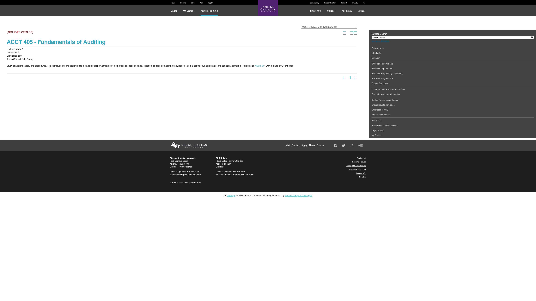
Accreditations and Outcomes (385, 125)
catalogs (231, 195)
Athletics (331, 10)
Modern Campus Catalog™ (298, 195)
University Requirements (382, 63)
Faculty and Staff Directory (356, 165)
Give (193, 3)
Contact (344, 3)
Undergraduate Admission (383, 104)
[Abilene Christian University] (268, 10)
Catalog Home (378, 48)
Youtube (360, 145)
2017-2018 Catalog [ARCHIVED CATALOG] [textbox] (319, 27)
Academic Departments (382, 68)
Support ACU (361, 173)
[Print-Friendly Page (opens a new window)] (351, 33)
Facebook (335, 145)
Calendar (376, 57)
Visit (201, 3)
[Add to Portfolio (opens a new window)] (344, 33)
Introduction (377, 53)
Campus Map (186, 166)
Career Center (330, 3)
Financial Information (381, 114)
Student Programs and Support (385, 100)
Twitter (343, 145)
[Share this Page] (348, 33)
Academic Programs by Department (387, 73)
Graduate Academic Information (386, 94)
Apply (210, 3)
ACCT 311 (260, 65)
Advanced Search (380, 41)
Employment (361, 158)
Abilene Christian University (189, 145)
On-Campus (189, 10)
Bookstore (362, 177)
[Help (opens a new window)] (355, 33)
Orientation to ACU (380, 109)
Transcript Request (359, 162)
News (173, 3)
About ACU (347, 10)
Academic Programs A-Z (382, 78)
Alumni (361, 10)
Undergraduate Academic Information (388, 89)
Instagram (351, 145)
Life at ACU (315, 10)
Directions (174, 166)
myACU (355, 3)
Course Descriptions (380, 83)
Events (183, 3)
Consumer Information (357, 169)
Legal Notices (378, 130)
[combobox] (329, 27)
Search (364, 2)
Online (174, 10)
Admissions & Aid (209, 10)
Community (314, 3)
